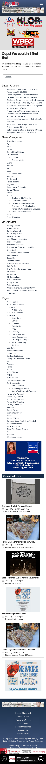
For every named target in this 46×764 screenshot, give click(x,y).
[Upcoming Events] (23, 491)
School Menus (13, 190)
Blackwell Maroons (15, 350)
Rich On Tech (12, 266)
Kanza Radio (12, 274)
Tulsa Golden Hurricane (21, 211)
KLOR (9, 369)
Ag (8, 144)
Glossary (15, 331)
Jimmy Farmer (13, 228)
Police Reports (13, 182)
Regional (10, 184)
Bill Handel (11, 271)
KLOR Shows (12, 372)
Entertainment (12, 155)
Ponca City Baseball (15, 394)
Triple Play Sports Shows (17, 429)
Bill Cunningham (13, 277)
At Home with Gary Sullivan (18, 263)
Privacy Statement (14, 405)
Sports (9, 195)
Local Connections (19, 337)
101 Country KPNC (14, 234)
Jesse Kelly (11, 258)
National (10, 176)
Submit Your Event (14, 413)
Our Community (13, 383)
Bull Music (11, 293)
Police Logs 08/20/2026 (17, 92)
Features (10, 364)
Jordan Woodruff (14, 231)
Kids (8, 168)
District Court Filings (15, 152)
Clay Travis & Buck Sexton (18, 252)
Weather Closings (14, 437)
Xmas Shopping (13, 217)
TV (8, 432)
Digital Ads (16, 326)
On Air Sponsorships (20, 340)
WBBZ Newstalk (14, 280)
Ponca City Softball (15, 396)
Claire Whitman (13, 285)
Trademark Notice (14, 423)
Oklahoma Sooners (19, 201)
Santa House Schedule (16, 187)
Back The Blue (18, 386)
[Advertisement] (23, 10)
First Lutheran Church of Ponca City (22, 290)
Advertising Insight (14, 141)
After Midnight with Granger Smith (21, 288)
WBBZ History (18, 310)
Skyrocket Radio (29, 745)
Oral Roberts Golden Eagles (23, 206)
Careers (10, 149)
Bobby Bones (12, 282)
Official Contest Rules (16, 380)
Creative (15, 323)
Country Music (18, 160)
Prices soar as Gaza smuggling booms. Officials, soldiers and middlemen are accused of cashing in (23, 113)
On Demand (12, 179)
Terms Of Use (13, 418)
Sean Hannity (12, 255)
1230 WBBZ (12, 307)
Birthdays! (11, 348)
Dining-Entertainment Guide (18, 359)
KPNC (9, 375)
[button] (41, 3)
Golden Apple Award (20, 388)
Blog (9, 146)
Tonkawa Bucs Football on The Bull (21, 421)
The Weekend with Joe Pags (19, 269)
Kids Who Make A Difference (24, 391)
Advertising (16, 318)
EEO (8, 361)
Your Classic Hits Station (17, 239)
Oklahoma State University (23, 203)
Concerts (16, 157)
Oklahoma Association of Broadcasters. (27, 748)
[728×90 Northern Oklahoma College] (23, 751)
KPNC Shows (12, 377)
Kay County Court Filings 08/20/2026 (22, 89)
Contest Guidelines (15, 356)
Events (10, 163)
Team (9, 415)
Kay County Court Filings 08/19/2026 (22, 124)
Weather (10, 434)
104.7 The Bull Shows (15, 304)
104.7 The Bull (12, 302)
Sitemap (10, 407)
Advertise (11, 315)
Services (15, 345)
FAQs (14, 329)
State (9, 214)
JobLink (10, 165)
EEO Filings (23, 723)
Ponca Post (16, 173)
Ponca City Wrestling (15, 402)
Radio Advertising (19, 342)
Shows (9, 192)
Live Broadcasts (18, 334)
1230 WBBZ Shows (15, 313)
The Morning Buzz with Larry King (21, 247)
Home (9, 367)
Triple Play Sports (14, 242)
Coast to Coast (13, 261)
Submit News (12, 410)
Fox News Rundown (15, 244)
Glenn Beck (11, 250)
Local (9, 171)
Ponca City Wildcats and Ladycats (26, 209)
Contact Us (11, 353)
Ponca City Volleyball (15, 399)
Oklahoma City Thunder (21, 198)
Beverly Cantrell (13, 225)
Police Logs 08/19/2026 (17, 127)
